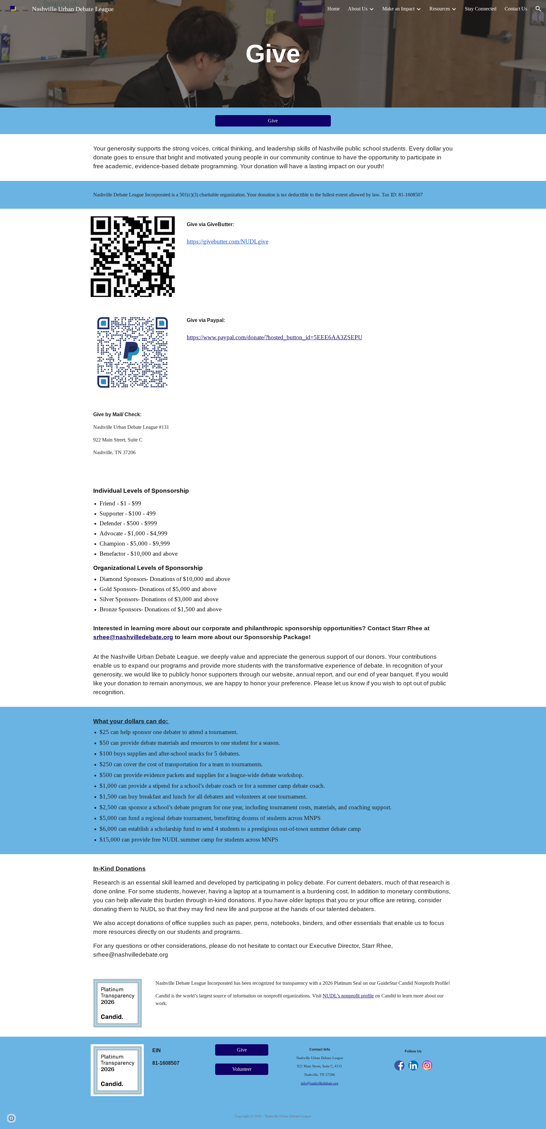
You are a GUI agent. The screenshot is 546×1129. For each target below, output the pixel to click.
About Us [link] (357, 8)
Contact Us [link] (516, 8)
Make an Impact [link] (398, 8)
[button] (538, 8)
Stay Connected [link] (480, 8)
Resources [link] (439, 8)
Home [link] (333, 8)
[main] (273, 54)
